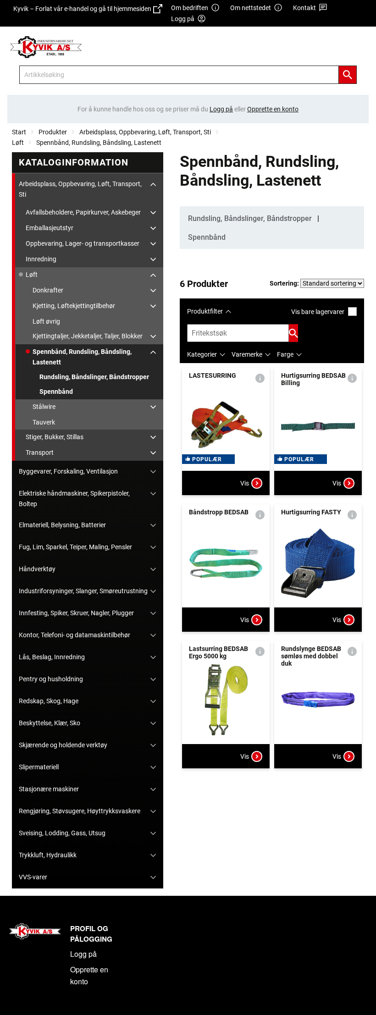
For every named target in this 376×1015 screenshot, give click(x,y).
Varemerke (247, 354)
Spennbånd (56, 391)
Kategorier (202, 354)
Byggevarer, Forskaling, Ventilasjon (68, 471)
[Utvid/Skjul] (153, 184)
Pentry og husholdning (51, 679)
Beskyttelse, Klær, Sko (49, 723)
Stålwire (44, 406)
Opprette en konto (89, 975)
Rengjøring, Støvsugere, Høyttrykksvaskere (79, 811)
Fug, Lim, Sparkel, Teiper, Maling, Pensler (75, 547)
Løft (18, 142)
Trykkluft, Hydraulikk (48, 855)
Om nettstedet (250, 7)
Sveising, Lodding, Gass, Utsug (62, 833)
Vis (244, 483)
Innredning (41, 259)
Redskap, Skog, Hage (48, 701)
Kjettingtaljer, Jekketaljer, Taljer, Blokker (88, 336)
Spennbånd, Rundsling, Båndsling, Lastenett (98, 142)
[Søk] (347, 75)
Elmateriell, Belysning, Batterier (62, 525)
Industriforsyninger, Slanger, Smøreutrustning (83, 591)
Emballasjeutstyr (49, 228)
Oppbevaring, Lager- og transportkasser (82, 243)
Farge (285, 354)
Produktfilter (205, 311)
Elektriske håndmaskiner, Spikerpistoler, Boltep (74, 498)
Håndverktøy (37, 569)
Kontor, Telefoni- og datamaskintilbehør (74, 635)
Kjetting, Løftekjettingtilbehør (74, 305)
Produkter (53, 132)
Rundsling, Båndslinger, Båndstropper (94, 377)
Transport (40, 452)
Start (19, 132)
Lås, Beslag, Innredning (52, 657)
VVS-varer (33, 877)
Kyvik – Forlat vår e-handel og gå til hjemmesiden (82, 13)
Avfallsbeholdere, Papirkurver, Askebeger (83, 212)
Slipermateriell (39, 767)
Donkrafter (48, 290)
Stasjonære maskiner (49, 789)
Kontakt (304, 7)
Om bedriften (189, 7)
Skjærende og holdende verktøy (63, 745)
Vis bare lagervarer (317, 311)
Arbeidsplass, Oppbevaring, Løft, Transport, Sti (145, 132)
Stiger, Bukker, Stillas (54, 437)
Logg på (83, 954)
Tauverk (44, 422)
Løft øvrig (46, 321)
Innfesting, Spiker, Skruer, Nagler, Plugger (76, 613)
